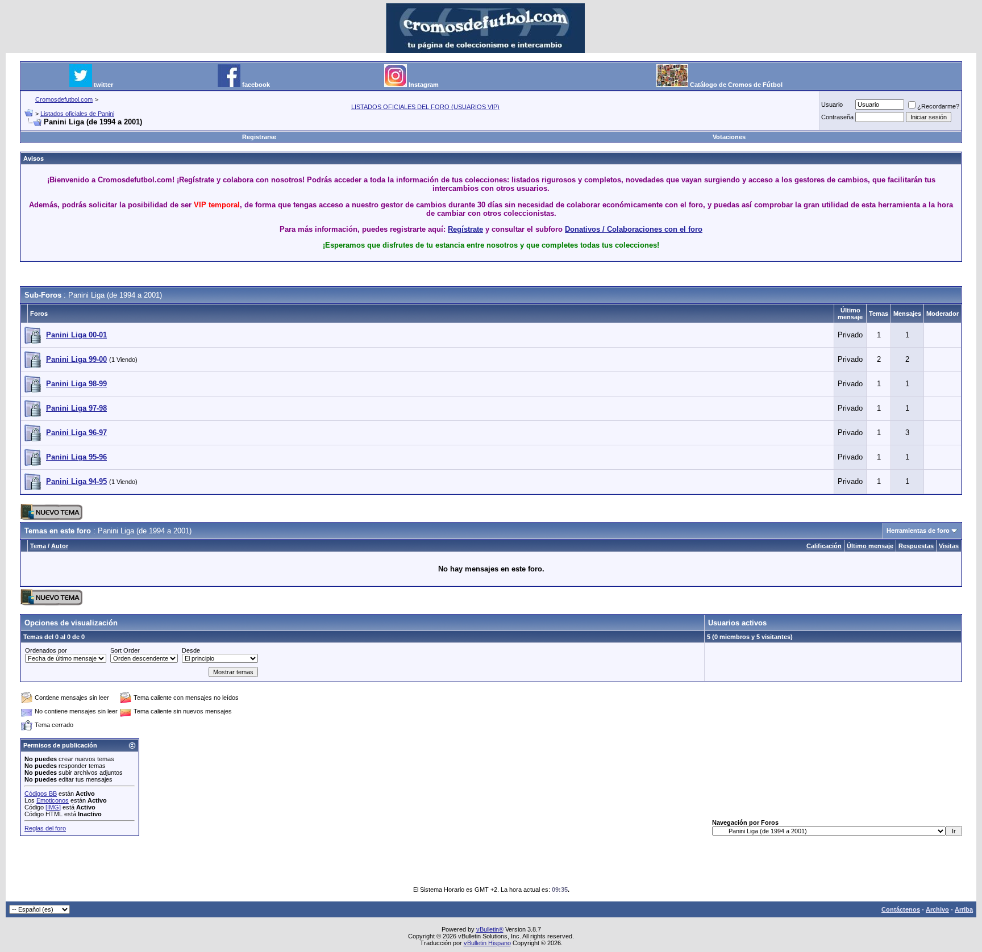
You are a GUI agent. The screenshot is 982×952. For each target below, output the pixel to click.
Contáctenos (900, 909)
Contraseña (837, 117)
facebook (256, 84)
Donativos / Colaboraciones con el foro (633, 229)
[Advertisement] (491, 274)
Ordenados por (46, 650)
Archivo (937, 909)
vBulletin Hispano (487, 943)
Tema (38, 545)
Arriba (964, 909)
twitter (103, 84)
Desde (191, 650)
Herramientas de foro (918, 530)
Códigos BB (40, 793)
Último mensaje (870, 545)
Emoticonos (52, 800)
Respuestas (916, 545)
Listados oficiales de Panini (77, 113)
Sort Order (125, 650)
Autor (59, 545)
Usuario (832, 104)
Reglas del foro (45, 828)
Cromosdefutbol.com (64, 99)
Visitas (949, 545)
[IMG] (53, 807)
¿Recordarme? (938, 106)
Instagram (424, 84)
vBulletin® (490, 929)
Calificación (824, 545)
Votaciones (729, 136)
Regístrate (465, 229)
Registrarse (259, 136)
